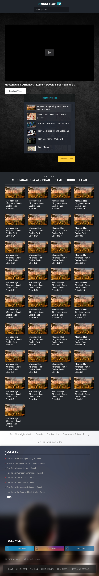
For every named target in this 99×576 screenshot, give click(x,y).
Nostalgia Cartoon (81, 569)
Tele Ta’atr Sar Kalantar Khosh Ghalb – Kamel (26, 492)
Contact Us (53, 434)
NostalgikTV (18, 559)
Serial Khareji (47, 569)
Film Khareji (62, 569)
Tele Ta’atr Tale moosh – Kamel (20, 477)
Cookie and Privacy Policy (76, 434)
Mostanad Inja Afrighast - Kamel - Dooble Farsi (49, 180)
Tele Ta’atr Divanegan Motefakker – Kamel (25, 473)
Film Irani (34, 569)
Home (10, 569)
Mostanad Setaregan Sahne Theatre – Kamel (26, 463)
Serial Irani (21, 569)
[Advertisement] (47, 521)
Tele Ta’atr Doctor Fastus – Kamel (21, 468)
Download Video (15, 91)
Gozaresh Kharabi (66, 158)
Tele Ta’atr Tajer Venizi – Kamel (20, 482)
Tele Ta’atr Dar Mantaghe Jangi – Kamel (24, 458)
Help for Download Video (49, 442)
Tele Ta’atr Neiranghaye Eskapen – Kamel (24, 487)
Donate (39, 434)
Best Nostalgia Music (21, 434)
